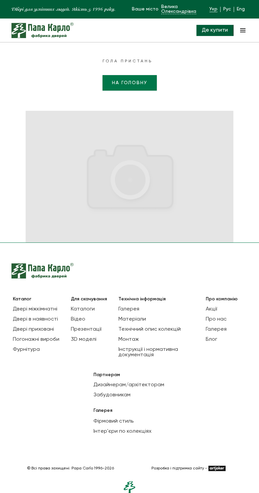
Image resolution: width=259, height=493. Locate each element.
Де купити (215, 30)
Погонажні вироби (36, 339)
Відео (78, 319)
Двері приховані (33, 329)
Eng (241, 9)
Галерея (128, 309)
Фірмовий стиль (113, 421)
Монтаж (128, 339)
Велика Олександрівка (178, 9)
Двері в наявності (35, 319)
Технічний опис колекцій (149, 329)
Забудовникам (112, 395)
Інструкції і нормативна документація (148, 352)
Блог (211, 339)
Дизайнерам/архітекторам (128, 385)
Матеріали (132, 319)
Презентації (86, 329)
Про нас (216, 319)
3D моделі (83, 339)
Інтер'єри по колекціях (122, 431)
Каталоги (83, 309)
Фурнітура (26, 349)
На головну (129, 82)
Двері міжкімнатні (35, 309)
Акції (211, 309)
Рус (227, 9)
